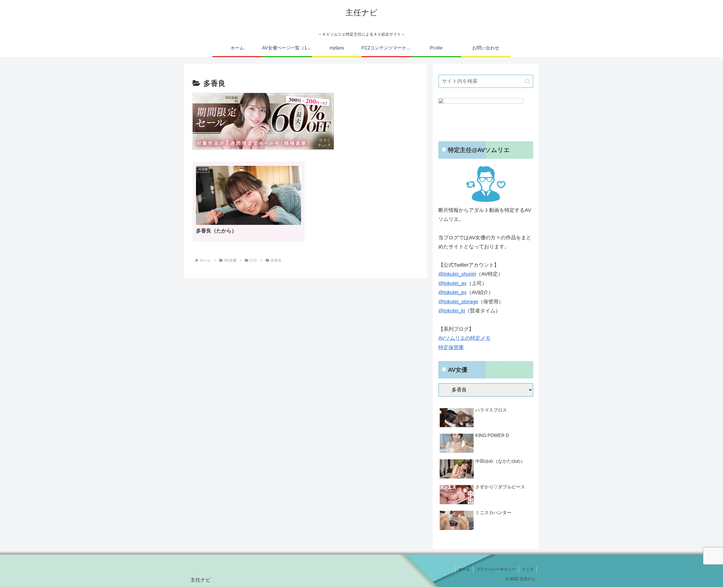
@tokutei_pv (452, 292)
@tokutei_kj (451, 311)
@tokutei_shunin (457, 274)
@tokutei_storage (458, 302)
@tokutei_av (452, 283)
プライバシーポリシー (496, 569)
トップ (527, 569)
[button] (527, 81)
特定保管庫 (451, 347)
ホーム (464, 569)
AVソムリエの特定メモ (464, 338)
